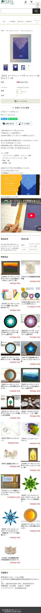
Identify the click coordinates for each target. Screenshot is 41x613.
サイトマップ (37, 21)
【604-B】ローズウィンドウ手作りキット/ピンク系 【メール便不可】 (30, 332)
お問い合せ (20, 21)
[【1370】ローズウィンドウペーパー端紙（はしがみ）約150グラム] (10, 294)
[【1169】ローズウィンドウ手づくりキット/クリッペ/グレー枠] (30, 454)
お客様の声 (29, 21)
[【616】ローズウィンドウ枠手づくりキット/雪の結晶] (10, 348)
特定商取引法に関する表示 (12, 611)
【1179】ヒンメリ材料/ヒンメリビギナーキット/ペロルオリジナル (10, 492)
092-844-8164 (11, 584)
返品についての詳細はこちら (11, 111)
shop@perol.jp (20, 588)
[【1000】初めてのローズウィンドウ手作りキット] (30, 293)
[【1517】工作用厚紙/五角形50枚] (30, 267)
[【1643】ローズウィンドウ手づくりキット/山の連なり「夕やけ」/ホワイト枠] (10, 267)
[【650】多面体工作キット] (10, 454)
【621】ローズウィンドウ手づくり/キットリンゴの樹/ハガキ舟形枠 (10, 413)
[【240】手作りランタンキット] (10, 429)
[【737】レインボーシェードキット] (30, 429)
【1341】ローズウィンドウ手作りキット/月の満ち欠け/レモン (30, 526)
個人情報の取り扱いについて (11, 610)
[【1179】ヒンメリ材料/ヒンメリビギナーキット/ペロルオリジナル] (10, 481)
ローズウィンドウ (12, 31)
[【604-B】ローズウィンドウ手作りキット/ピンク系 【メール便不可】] (30, 321)
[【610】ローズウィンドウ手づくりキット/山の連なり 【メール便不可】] (30, 375)
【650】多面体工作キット (10, 463)
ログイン (25, 3)
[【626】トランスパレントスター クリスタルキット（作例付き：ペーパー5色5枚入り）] (10, 517)
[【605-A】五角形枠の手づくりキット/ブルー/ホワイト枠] (30, 348)
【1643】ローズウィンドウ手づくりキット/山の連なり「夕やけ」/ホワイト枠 (10, 278)
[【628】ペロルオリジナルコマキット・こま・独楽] (30, 402)
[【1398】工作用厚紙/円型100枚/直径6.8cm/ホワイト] (10, 548)
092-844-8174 (28, 584)
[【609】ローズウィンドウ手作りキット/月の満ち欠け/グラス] (10, 375)
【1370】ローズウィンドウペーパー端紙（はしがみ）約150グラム (10, 305)
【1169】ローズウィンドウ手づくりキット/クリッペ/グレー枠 (30, 465)
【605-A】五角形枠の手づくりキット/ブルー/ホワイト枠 (30, 359)
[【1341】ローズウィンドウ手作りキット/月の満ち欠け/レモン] (30, 515)
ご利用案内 (12, 21)
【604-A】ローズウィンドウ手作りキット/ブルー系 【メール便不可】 (10, 332)
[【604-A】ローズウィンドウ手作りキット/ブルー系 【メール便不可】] (10, 321)
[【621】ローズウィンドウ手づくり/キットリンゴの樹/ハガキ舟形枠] (10, 402)
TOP (4, 21)
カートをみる (31, 3)
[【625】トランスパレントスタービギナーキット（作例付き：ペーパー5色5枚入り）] (30, 483)
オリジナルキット (27, 31)
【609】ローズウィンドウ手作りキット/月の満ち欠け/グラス (10, 386)
